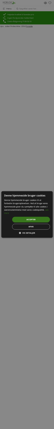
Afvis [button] (31, 226)
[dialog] (27, 214)
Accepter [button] (31, 219)
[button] (27, 233)
